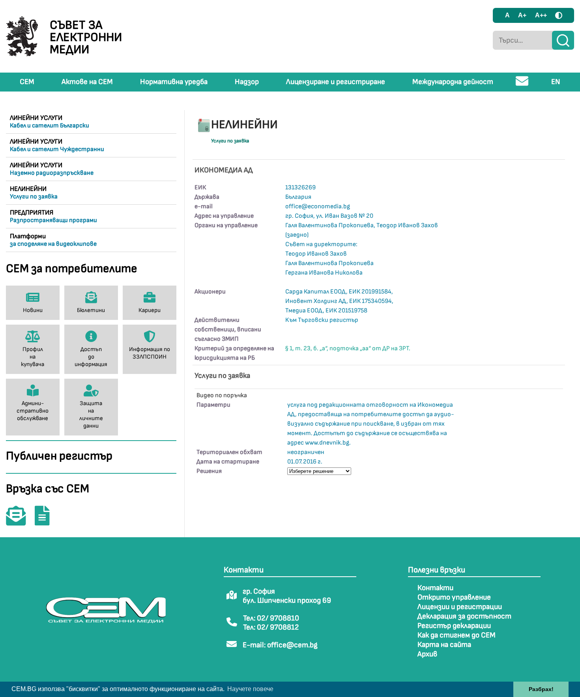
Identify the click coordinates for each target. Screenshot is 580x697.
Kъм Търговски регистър (321, 320)
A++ (541, 15)
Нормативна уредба (174, 81)
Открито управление (454, 597)
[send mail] (522, 84)
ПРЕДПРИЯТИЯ (53, 216)
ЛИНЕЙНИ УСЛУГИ (49, 121)
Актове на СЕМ (87, 81)
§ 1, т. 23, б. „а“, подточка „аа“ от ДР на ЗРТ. (347, 348)
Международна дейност (452, 81)
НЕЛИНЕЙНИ (34, 192)
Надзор (247, 81)
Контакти (435, 587)
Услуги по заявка (230, 141)
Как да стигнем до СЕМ (456, 635)
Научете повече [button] (250, 689)
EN (555, 81)
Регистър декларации (454, 625)
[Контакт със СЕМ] (20, 521)
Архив (427, 654)
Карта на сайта (444, 644)
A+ (522, 15)
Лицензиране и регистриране (335, 81)
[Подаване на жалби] (46, 521)
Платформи (53, 240)
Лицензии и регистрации (459, 606)
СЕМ (27, 81)
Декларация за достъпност (464, 616)
